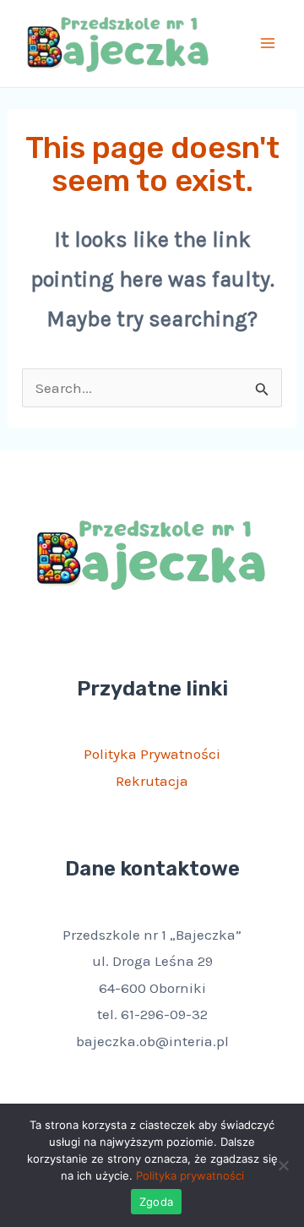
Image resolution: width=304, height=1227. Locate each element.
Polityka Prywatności (152, 753)
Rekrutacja (152, 780)
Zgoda (156, 1201)
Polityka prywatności (190, 1175)
